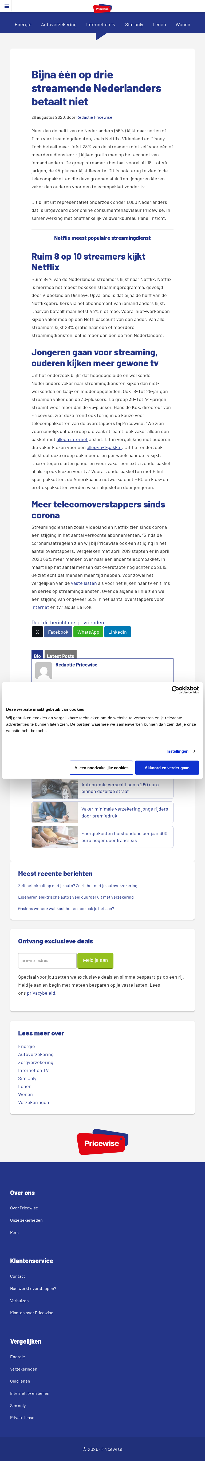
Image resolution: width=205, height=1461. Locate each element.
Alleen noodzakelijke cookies (101, 767)
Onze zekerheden (26, 1219)
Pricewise (112, 1449)
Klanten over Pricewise (31, 1312)
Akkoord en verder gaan (167, 767)
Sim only (134, 24)
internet (40, 607)
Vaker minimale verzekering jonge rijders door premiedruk (124, 812)
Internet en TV (33, 1070)
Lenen (159, 24)
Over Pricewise (24, 1207)
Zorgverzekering (35, 1062)
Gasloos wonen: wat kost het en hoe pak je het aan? (66, 908)
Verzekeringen (33, 1102)
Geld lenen (20, 1380)
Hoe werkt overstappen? (33, 1288)
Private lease (22, 1417)
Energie (23, 24)
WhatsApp (88, 632)
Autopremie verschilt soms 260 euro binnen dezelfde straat (120, 787)
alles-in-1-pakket (104, 447)
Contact (17, 1276)
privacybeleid (41, 993)
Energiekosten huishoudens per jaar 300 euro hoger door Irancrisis (124, 836)
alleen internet (72, 439)
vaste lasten (84, 583)
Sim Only (27, 1078)
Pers (14, 1232)
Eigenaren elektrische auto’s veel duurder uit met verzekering (76, 896)
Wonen (183, 24)
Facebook (58, 632)
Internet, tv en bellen (29, 1393)
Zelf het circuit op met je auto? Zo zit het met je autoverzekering (77, 885)
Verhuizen (19, 1300)
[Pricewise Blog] (102, 11)
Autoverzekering (59, 24)
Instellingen (177, 751)
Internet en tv (101, 24)
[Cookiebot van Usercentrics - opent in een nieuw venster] (175, 690)
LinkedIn (117, 632)
